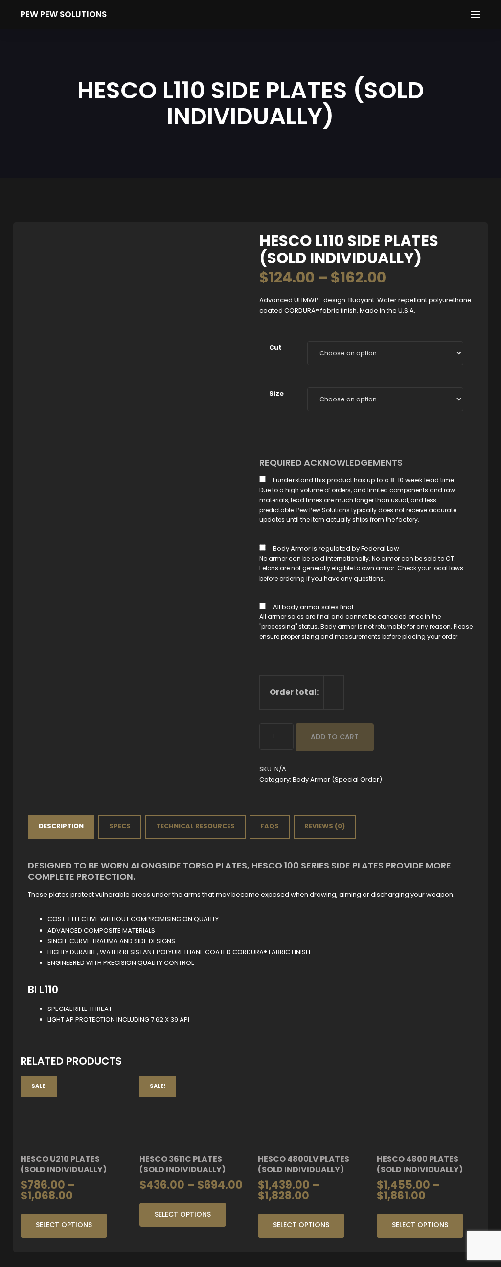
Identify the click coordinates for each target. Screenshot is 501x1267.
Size (276, 393)
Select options (64, 1225)
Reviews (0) (324, 826)
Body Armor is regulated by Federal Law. (337, 548)
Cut (275, 347)
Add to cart (335, 737)
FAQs (269, 826)
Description (61, 826)
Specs (120, 826)
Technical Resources (195, 826)
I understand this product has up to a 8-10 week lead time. (364, 480)
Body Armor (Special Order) (337, 779)
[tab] (61, 826)
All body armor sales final (313, 606)
